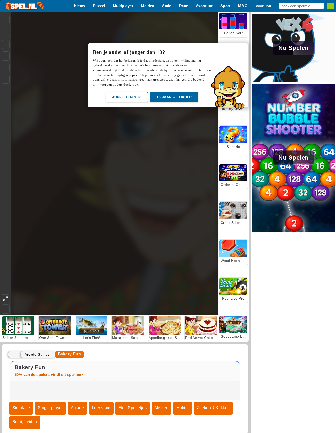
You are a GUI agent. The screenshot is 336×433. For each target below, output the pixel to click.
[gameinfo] (6, 67)
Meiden (161, 408)
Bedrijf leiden (24, 422)
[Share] (5, 32)
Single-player (50, 408)
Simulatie (21, 408)
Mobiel (182, 408)
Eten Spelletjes (132, 408)
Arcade (77, 408)
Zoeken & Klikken (213, 408)
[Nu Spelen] (293, 81)
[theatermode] (5, 298)
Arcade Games (37, 354)
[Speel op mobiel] (6, 79)
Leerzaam (101, 408)
